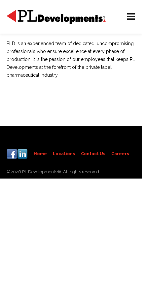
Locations (64, 153)
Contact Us (93, 153)
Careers (120, 153)
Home (40, 153)
